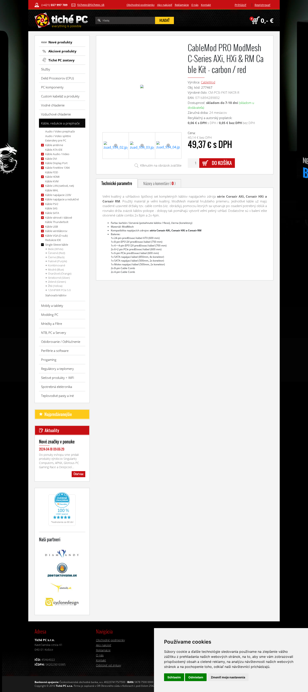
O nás (194, 5)
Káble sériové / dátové (58, 217)
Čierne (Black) (56, 257)
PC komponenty (52, 87)
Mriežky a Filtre (51, 323)
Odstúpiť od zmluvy (108, 665)
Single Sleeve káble (56, 244)
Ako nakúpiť (164, 5)
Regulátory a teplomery (57, 369)
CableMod (208, 82)
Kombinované (56, 265)
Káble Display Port (56, 163)
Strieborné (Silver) (59, 278)
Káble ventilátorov (56, 231)
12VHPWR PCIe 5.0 (59, 290)
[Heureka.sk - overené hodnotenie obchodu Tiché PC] (62, 508)
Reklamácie (182, 5)
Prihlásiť (240, 5)
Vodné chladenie (53, 105)
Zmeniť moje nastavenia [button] (228, 677)
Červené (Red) (56, 253)
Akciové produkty (62, 51)
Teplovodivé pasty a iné (57, 396)
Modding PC (49, 314)
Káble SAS (51, 208)
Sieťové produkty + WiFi (57, 378)
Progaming (48, 360)
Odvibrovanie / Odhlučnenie (60, 342)
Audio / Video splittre (58, 136)
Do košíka (222, 162)
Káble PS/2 (51, 204)
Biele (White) (55, 249)
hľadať (164, 20)
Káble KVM (51, 181)
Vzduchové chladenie (56, 114)
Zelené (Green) (57, 282)
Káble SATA (52, 213)
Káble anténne (54, 145)
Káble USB (51, 226)
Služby (45, 69)
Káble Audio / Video (57, 154)
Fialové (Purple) (57, 261)
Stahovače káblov (55, 295)
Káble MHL (51, 190)
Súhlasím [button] (174, 677)
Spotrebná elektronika (56, 387)
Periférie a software (55, 351)
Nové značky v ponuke (57, 441)
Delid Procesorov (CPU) (57, 78)
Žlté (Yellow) (55, 286)
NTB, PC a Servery (53, 332)
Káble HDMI (52, 177)
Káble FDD (51, 172)
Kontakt (206, 5)
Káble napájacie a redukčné (62, 199)
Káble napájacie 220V (58, 195)
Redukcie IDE (53, 240)
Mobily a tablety (52, 305)
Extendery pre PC (55, 140)
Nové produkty (60, 42)
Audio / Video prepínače (60, 131)
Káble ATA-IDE (53, 150)
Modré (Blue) (56, 269)
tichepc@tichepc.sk (90, 5)
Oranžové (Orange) (59, 273)
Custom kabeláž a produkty (60, 96)
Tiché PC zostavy (61, 60)
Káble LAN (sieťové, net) (59, 186)
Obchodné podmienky (141, 5)
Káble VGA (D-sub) (56, 235)
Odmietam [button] (195, 677)
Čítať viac (78, 474)
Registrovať (262, 5)
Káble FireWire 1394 (57, 168)
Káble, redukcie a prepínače (60, 123)
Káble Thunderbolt (56, 222)
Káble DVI (51, 159)
